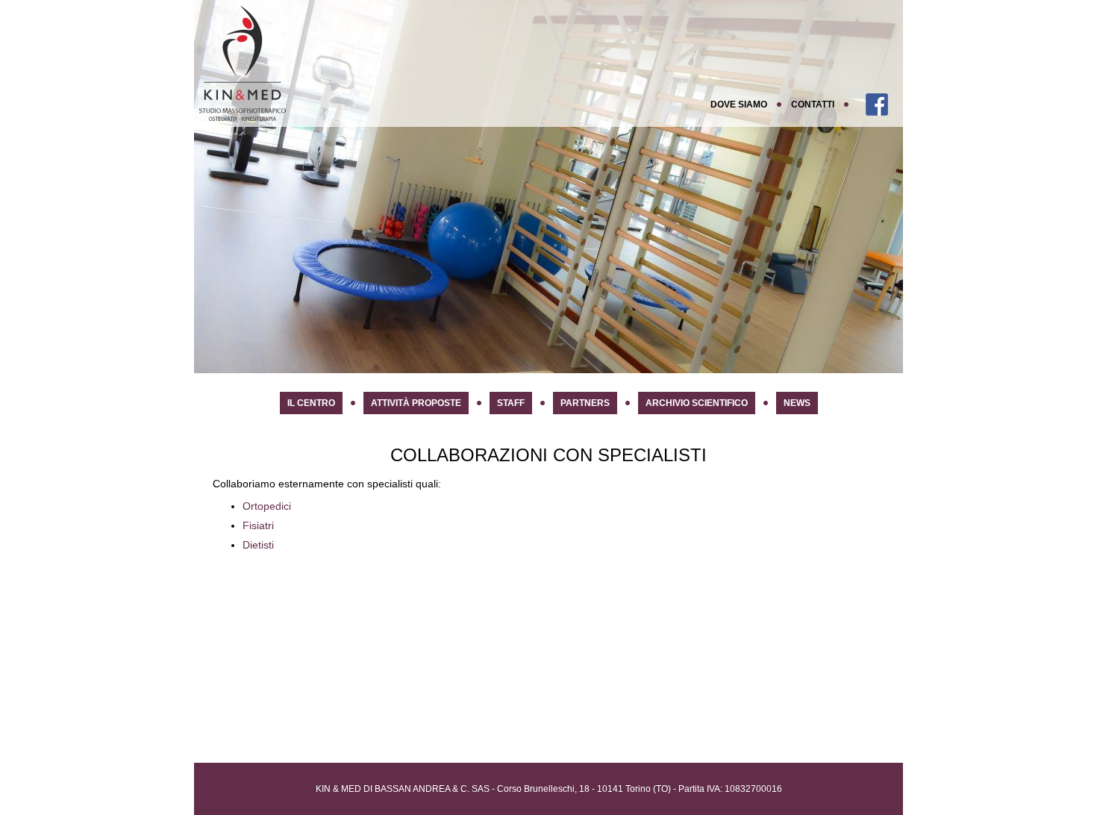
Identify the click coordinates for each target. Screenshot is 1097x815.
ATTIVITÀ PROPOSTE (416, 403)
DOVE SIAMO (738, 104)
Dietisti (258, 545)
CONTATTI (812, 104)
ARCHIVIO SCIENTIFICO (697, 403)
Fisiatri (258, 525)
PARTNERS (585, 403)
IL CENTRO (311, 403)
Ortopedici (267, 506)
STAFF (511, 403)
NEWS (797, 403)
